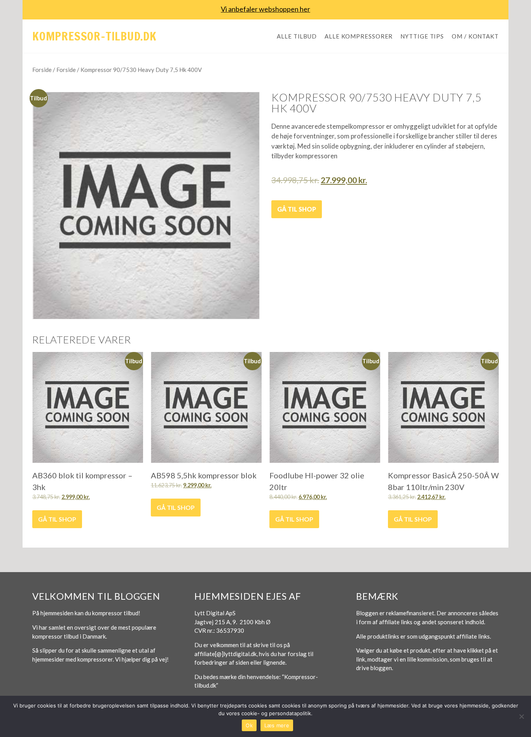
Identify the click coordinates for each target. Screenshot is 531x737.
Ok (249, 725)
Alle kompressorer (359, 36)
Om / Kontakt (475, 36)
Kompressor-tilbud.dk (94, 36)
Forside (42, 69)
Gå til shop (296, 209)
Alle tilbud (297, 36)
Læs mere (276, 725)
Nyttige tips (422, 36)
